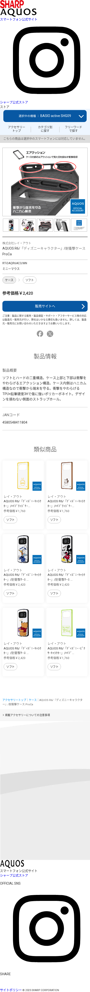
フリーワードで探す (73, 129)
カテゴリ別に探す (45, 129)
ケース (9, 280)
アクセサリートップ (16, 129)
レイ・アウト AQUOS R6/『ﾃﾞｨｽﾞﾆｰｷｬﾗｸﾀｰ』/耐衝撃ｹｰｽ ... (22, 574)
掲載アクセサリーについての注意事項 (27, 715)
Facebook (40, 333)
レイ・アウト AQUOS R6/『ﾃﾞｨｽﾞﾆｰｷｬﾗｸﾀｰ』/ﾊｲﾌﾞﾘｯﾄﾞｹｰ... (22, 501)
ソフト (29, 280)
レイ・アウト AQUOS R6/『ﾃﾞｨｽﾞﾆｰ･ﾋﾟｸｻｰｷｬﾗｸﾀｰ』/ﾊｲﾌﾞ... (66, 648)
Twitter (50, 333)
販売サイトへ (45, 306)
